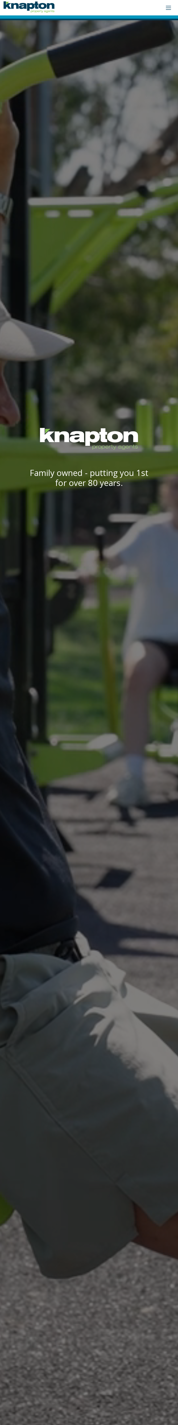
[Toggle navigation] (168, 7)
